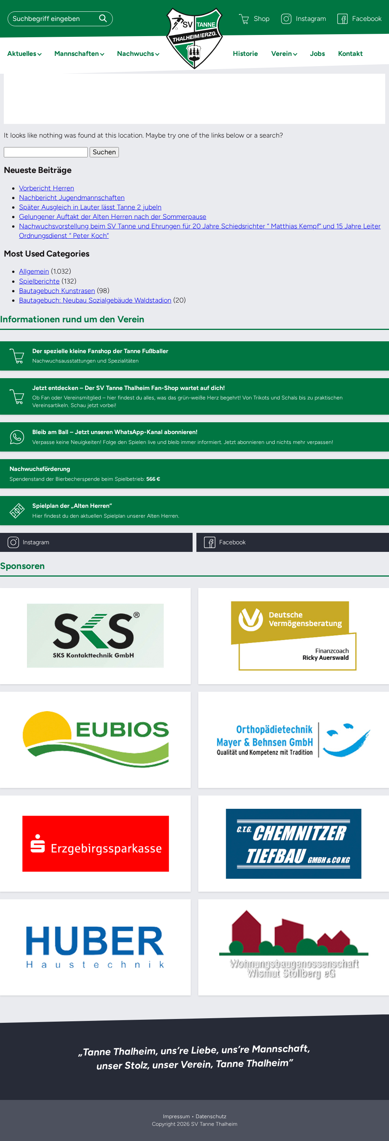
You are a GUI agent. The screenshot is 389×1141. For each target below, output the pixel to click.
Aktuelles (21, 53)
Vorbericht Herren (46, 188)
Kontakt (350, 53)
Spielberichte (39, 281)
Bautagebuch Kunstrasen (57, 291)
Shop (262, 18)
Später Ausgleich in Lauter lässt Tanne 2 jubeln (90, 207)
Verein (281, 53)
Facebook (366, 18)
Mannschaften (76, 53)
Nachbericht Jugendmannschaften (72, 197)
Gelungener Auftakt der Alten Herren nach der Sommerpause (112, 216)
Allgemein (34, 271)
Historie (245, 53)
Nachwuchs (135, 53)
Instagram (311, 18)
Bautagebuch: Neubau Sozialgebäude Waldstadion (95, 300)
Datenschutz (211, 1116)
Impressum (176, 1116)
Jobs (317, 53)
